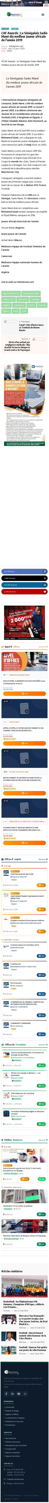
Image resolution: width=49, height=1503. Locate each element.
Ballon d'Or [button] (8, 299)
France (42, 185)
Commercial (15, 964)
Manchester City (10, 172)
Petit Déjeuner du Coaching (22, 1093)
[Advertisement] (24, 463)
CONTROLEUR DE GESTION (21, 874)
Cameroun (6, 256)
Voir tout (42, 647)
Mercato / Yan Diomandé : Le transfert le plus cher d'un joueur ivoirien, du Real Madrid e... (33, 1319)
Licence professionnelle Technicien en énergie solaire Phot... (27, 1053)
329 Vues (22, 1328)
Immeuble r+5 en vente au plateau (17, 1206)
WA (43, 1179)
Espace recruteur (12, 1456)
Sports (15, 29)
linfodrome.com (16, 46)
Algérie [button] (6, 305)
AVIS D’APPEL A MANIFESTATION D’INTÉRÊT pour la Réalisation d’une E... (24, 682)
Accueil (5, 29)
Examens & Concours (14, 1421)
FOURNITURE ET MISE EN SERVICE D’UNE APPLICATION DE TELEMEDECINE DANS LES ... (22, 828)
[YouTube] (18, 1393)
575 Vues (22, 1354)
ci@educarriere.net (15, 1479)
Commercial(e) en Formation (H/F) (24, 945)
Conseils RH (10, 1449)
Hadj (28, 144)
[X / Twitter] (25, 1393)
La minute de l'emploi (14, 1418)
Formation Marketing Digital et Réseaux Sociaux (27, 1112)
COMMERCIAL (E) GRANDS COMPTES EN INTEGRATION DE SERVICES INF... (27, 1003)
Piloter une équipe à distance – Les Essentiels (25, 1074)
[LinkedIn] (12, 1393)
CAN (29, 195)
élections (33, 198)
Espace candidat (12, 1452)
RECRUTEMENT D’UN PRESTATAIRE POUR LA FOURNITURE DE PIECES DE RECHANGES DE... (22, 779)
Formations (10, 1425)
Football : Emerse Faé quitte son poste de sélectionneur (33, 1348)
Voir (26, 694)
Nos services (10, 1438)
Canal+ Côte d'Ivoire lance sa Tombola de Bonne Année (31, 327)
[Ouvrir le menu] (43, 15)
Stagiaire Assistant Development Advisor (27, 920)
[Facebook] (6, 1393)
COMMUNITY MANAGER (20, 1023)
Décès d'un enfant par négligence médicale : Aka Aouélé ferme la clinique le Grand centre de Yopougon (17, 346)
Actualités (9, 1407)
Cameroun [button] (19, 305)
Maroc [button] (6, 311)
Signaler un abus (11, 1499)
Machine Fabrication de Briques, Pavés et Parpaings (24, 1236)
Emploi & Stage (12, 1411)
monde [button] (42, 305)
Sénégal (5, 198)
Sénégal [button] (35, 299)
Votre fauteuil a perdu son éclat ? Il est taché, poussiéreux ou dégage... (22, 1169)
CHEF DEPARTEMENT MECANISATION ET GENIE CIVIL (27, 897)
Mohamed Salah (9, 137)
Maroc (18, 240)
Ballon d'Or (32, 185)
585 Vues (22, 1342)
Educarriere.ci (15, 1495)
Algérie (20, 227)
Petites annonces (12, 1442)
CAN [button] (24, 311)
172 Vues (6, 1311)
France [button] (31, 305)
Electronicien (16, 983)
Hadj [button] (15, 311)
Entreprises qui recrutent (16, 1445)
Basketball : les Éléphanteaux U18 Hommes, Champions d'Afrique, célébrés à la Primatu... (23, 1304)
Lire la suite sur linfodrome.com (17, 282)
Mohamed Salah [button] (31, 293)
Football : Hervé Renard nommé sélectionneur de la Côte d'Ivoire (32, 1335)
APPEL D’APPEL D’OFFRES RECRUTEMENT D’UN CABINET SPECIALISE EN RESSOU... (23, 729)
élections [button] (22, 299)
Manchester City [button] (11, 293)
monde (15, 161)
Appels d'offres (12, 1414)
